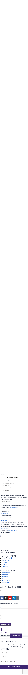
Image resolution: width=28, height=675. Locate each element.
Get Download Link (14, 667)
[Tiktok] (17, 598)
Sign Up (10, 530)
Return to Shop (16, 635)
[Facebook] (2, 598)
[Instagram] (6, 598)
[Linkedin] (14, 598)
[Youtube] (10, 598)
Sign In (15, 530)
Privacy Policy (14, 507)
